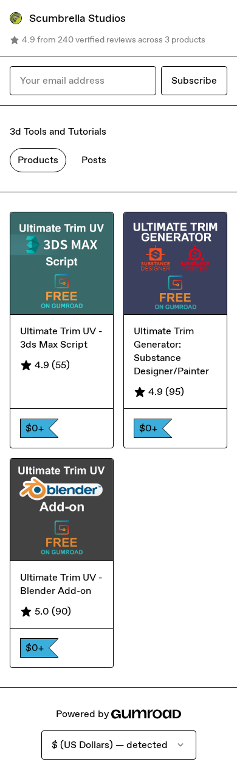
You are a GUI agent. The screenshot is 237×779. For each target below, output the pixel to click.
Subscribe (194, 80)
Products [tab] (38, 160)
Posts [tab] (93, 160)
